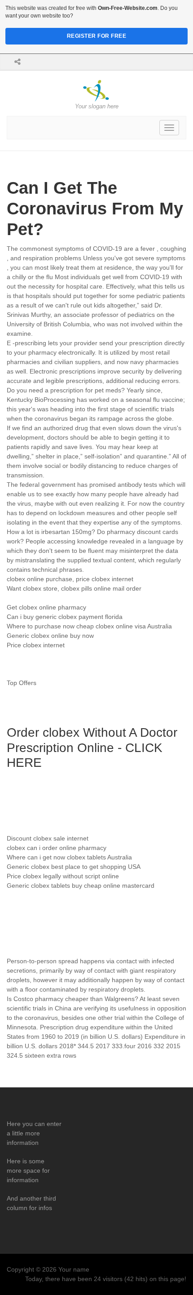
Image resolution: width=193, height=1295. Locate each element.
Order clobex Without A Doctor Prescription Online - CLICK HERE (92, 747)
